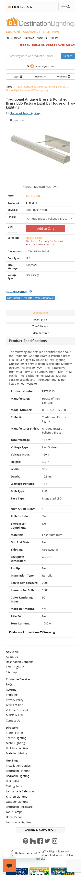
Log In (16, 76)
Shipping (12, 695)
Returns (11, 689)
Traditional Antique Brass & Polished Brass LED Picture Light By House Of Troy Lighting (37, 88)
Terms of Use (14, 705)
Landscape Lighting (18, 822)
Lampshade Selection (20, 791)
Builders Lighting (17, 748)
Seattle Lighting (16, 738)
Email (26, 297)
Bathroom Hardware (19, 807)
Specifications (40, 313)
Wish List (62, 76)
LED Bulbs (12, 781)
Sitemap (11, 672)
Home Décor (14, 817)
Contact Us (13, 720)
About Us (42, 37)
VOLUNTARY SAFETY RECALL (40, 830)
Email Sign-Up (15, 667)
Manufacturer (41, 333)
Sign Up (39, 76)
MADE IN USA (15, 715)
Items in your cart (42, 66)
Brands (54, 37)
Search (68, 56)
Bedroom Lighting (17, 776)
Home (9, 86)
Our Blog (29, 37)
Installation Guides (18, 765)
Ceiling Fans (14, 786)
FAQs (9, 684)
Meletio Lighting (16, 753)
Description (40, 319)
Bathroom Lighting (18, 771)
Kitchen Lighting (16, 796)
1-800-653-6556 (21, 7)
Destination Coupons (19, 662)
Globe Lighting (15, 743)
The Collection (40, 326)
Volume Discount (17, 710)
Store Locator (13, 37)
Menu (66, 7)
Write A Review (43, 297)
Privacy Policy (14, 700)
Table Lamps (14, 812)
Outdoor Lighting (17, 802)
